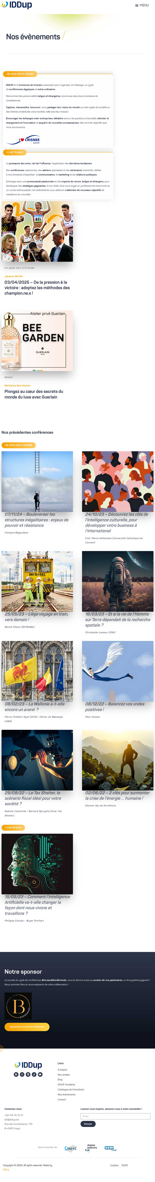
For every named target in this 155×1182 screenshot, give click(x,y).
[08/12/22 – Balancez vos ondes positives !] (117, 671)
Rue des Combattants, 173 (18, 1124)
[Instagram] (22, 1074)
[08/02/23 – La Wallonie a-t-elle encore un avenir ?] (37, 671)
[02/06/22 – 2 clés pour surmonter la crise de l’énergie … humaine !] (117, 760)
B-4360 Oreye (12, 1128)
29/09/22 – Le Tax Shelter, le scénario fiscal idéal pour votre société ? (33, 798)
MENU (144, 5)
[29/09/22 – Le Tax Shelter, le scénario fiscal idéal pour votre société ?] (37, 760)
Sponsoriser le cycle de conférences (27, 1027)
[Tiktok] (34, 1074)
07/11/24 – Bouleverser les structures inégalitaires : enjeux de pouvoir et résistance (36, 520)
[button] (20, 74)
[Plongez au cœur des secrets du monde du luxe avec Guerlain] (37, 340)
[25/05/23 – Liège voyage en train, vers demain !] (37, 581)
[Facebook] (16, 1074)
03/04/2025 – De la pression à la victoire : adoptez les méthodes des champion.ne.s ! (37, 288)
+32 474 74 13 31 (14, 1115)
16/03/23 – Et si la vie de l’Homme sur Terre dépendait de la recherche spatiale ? (117, 620)
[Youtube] (40, 1074)
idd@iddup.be (12, 1120)
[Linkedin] (28, 1074)
